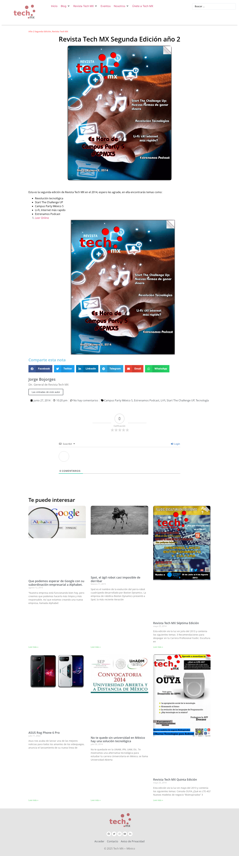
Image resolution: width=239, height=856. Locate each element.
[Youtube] (125, 834)
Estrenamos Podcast (146, 400)
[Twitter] (114, 834)
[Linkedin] (130, 834)
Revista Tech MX (60, 31)
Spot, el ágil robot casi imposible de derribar (115, 579)
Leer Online (42, 218)
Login (176, 443)
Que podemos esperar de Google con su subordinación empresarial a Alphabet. (56, 583)
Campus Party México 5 (118, 400)
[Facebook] (108, 834)
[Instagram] (119, 834)
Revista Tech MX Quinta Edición (175, 779)
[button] (65, 6)
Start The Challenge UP (181, 400)
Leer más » (33, 647)
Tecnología (202, 400)
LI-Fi (163, 400)
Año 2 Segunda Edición (39, 31)
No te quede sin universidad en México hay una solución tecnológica (118, 739)
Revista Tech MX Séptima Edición (176, 623)
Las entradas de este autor (46, 392)
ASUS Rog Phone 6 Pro (44, 733)
